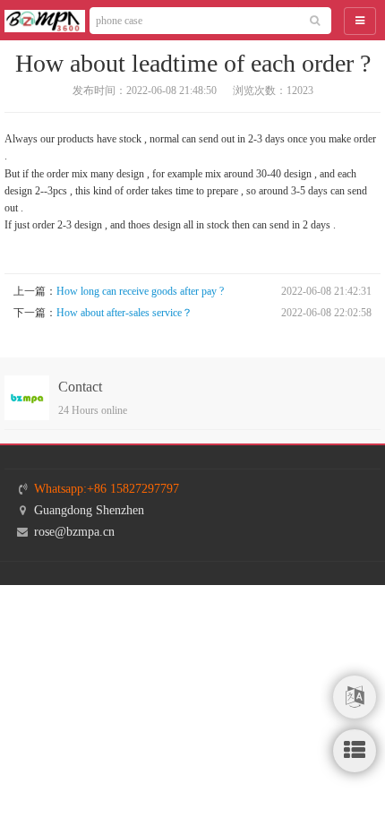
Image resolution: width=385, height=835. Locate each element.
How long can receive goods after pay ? (140, 291)
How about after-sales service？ (124, 312)
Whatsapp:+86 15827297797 (106, 488)
